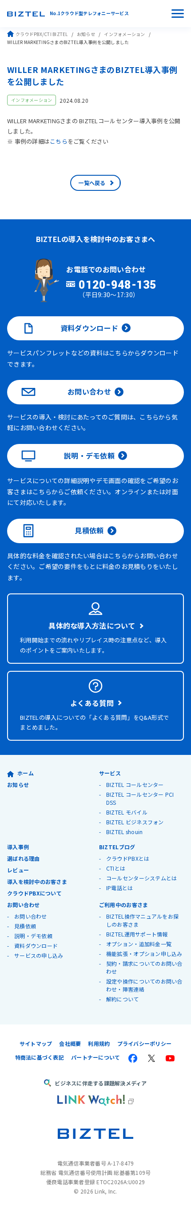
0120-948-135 (117, 285)
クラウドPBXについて (34, 893)
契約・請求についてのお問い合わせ (144, 967)
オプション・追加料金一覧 (138, 944)
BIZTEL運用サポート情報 (137, 934)
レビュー (18, 870)
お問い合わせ (89, 391)
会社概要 (70, 1043)
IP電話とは (119, 887)
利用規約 (99, 1043)
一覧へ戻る (91, 182)
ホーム (25, 773)
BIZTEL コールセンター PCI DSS (140, 798)
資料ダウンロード (89, 328)
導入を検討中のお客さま (37, 881)
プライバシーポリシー (144, 1043)
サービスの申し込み (38, 955)
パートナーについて (95, 1057)
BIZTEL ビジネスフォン (135, 822)
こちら (59, 141)
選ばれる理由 (23, 858)
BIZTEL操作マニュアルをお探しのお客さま (142, 920)
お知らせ (86, 34)
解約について (122, 999)
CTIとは (115, 868)
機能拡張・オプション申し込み (144, 953)
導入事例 (18, 847)
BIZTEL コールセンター (135, 784)
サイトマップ (36, 1043)
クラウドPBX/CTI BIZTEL (42, 34)
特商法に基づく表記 (39, 1057)
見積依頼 (89, 530)
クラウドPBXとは (127, 858)
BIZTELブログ (117, 847)
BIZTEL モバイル (126, 812)
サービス (110, 773)
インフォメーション (124, 34)
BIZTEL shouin (124, 831)
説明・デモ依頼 (89, 455)
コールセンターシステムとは (141, 878)
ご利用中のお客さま (123, 904)
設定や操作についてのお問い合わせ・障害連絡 (144, 985)
